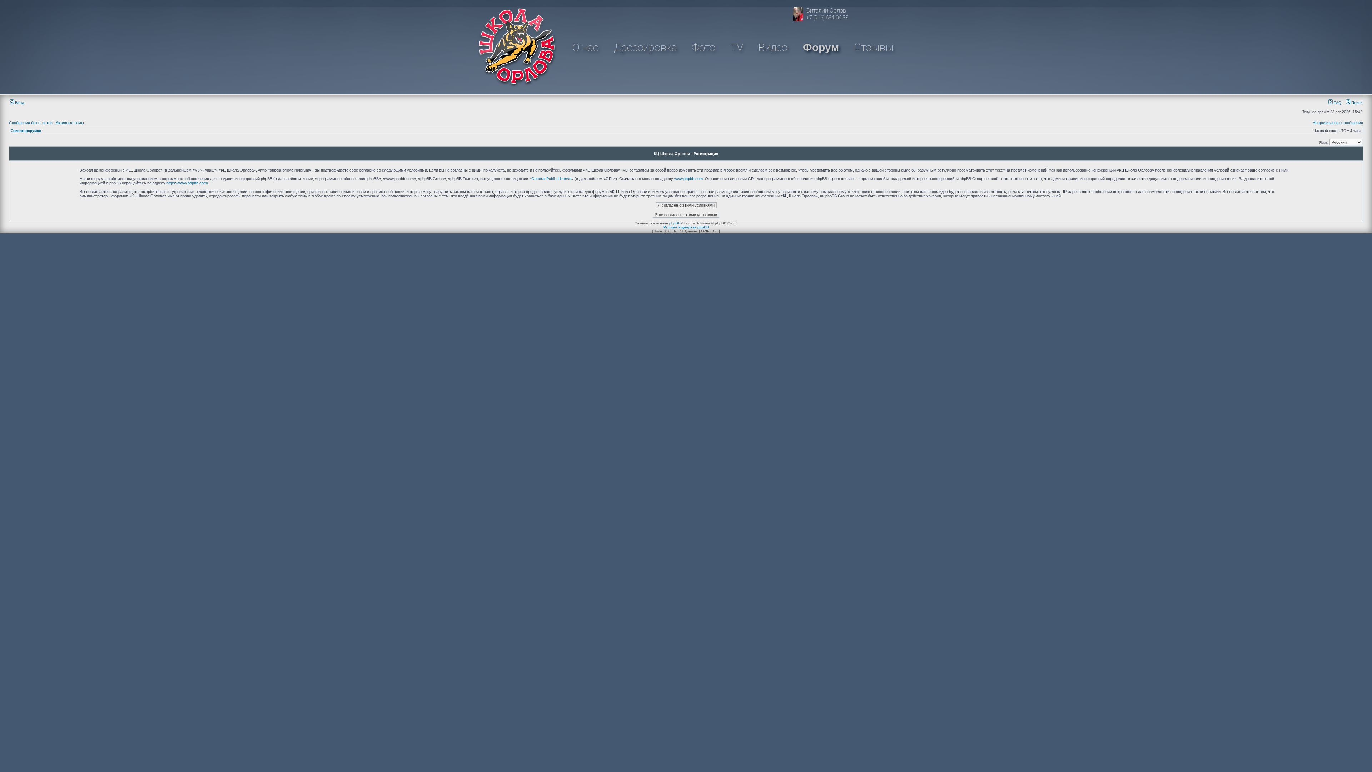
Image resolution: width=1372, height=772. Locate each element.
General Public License (551, 179)
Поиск (1356, 102)
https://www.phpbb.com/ (187, 183)
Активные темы (70, 122)
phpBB (675, 223)
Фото (703, 47)
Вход (19, 102)
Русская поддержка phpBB (686, 227)
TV (737, 47)
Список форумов (26, 131)
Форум (821, 47)
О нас (585, 47)
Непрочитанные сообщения (1338, 122)
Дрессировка (645, 47)
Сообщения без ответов (31, 122)
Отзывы (873, 47)
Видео (772, 47)
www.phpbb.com (688, 179)
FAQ (1337, 102)
